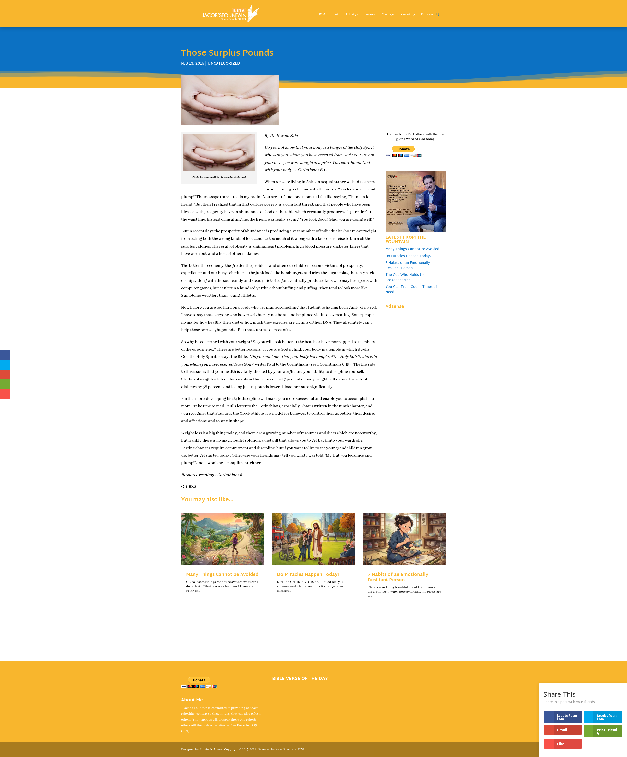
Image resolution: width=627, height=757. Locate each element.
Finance (370, 15)
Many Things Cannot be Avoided (412, 249)
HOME (322, 15)
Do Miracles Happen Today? (408, 256)
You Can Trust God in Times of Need (411, 289)
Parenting (407, 15)
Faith (336, 15)
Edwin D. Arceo (211, 749)
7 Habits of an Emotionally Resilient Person (408, 265)
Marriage (388, 15)
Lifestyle (352, 15)
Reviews (427, 15)
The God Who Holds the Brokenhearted (405, 277)
